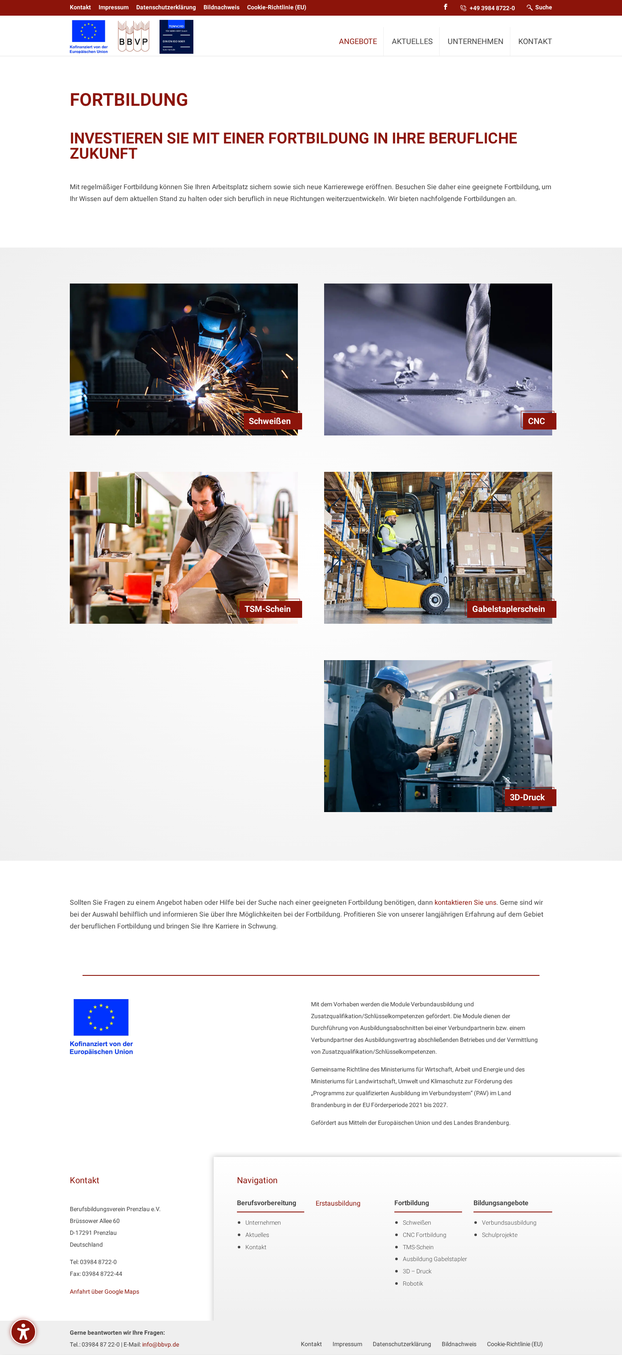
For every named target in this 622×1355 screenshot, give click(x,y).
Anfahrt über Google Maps (104, 1291)
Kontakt (256, 1247)
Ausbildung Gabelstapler (435, 1259)
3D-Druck (527, 797)
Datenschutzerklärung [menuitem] (166, 8)
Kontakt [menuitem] (80, 8)
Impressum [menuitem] (114, 8)
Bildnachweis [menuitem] (221, 8)
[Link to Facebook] (446, 7)
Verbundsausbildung (509, 1222)
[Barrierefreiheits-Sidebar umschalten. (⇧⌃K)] (23, 1331)
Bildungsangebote (500, 1203)
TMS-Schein (418, 1247)
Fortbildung (411, 1203)
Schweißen (270, 421)
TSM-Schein (268, 609)
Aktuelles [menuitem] (412, 41)
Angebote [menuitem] (358, 41)
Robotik (413, 1283)
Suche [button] (543, 7)
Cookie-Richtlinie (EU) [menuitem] (276, 8)
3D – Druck (417, 1271)
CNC (536, 421)
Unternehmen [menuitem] (476, 41)
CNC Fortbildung (424, 1235)
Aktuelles (257, 1235)
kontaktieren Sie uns (465, 902)
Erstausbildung (338, 1203)
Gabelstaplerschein (508, 609)
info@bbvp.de (160, 1344)
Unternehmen (263, 1222)
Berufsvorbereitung (266, 1203)
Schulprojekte (499, 1235)
